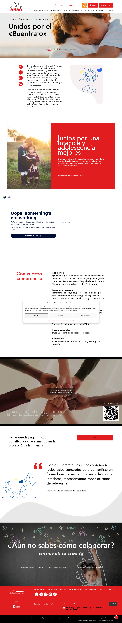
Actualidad (100, 10)
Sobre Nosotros (40, 589)
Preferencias (85, 316)
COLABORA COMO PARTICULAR (32, 567)
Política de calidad (77, 618)
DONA (94, 5)
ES (78, 5)
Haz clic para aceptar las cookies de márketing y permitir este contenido (61, 391)
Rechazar (61, 316)
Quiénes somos (39, 10)
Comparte (70, 5)
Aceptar (36, 316)
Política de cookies (52, 320)
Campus (61, 5)
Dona (95, 438)
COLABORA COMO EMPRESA (60, 567)
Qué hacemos (51, 10)
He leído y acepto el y (84, 609)
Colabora (76, 10)
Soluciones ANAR (88, 10)
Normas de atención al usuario (92, 618)
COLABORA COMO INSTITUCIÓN (89, 567)
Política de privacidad (63, 320)
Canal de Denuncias (108, 618)
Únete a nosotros (64, 10)
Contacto (109, 10)
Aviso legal (71, 320)
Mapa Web (34, 618)
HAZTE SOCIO (106, 5)
